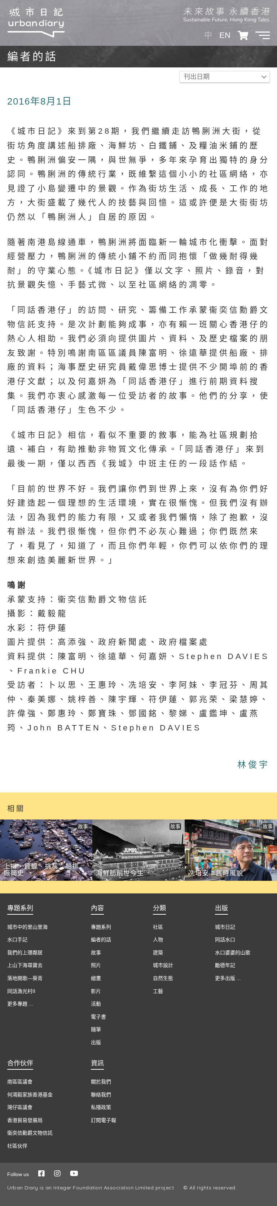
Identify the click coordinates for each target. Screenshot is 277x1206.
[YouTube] (74, 1174)
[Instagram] (57, 1174)
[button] (262, 35)
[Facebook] (41, 1174)
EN (224, 35)
